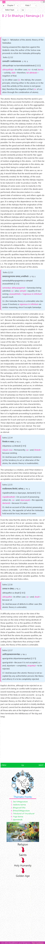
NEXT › (42, 765)
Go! (23, 10)
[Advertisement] (22, 740)
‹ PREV (3, 765)
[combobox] (10, 5)
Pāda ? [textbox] (28, 6)
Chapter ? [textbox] (11, 6)
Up (22, 765)
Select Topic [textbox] (9, 10)
